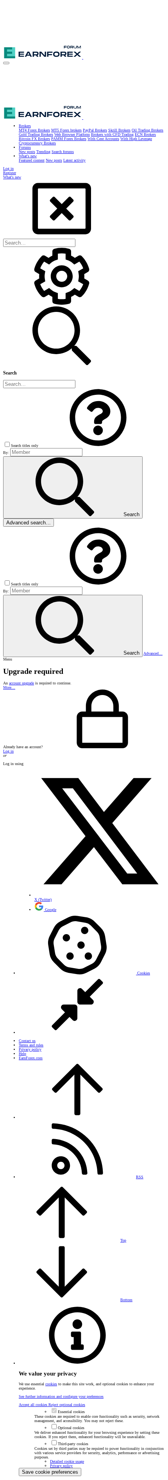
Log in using (13, 764)
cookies (51, 1384)
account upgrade (21, 683)
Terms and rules (31, 1045)
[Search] (61, 304)
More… (9, 687)
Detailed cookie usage (67, 1461)
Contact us (27, 1041)
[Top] (77, 1117)
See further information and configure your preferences (61, 1396)
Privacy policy (30, 1049)
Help (22, 1053)
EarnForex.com (31, 1058)
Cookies (143, 973)
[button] (6, 63)
